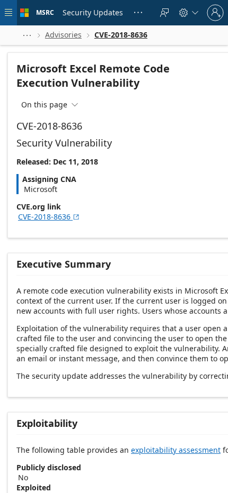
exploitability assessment (176, 450)
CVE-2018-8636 (49, 217)
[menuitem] (92, 12)
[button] (27, 35)
